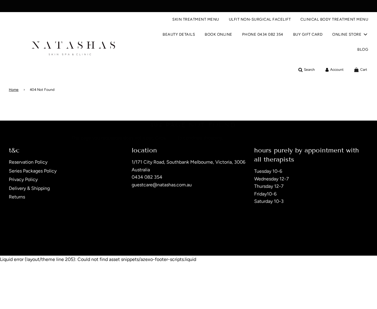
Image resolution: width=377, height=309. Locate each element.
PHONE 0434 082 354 (262, 34)
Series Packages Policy (33, 171)
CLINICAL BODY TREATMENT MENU (334, 19)
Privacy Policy (23, 179)
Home (14, 90)
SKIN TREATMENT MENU (195, 19)
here (171, 138)
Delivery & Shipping (29, 188)
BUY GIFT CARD (308, 34)
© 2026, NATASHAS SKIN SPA (33, 240)
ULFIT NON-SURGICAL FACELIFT (260, 19)
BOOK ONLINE (218, 34)
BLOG (362, 49)
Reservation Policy (28, 162)
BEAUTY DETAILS (179, 34)
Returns (17, 197)
